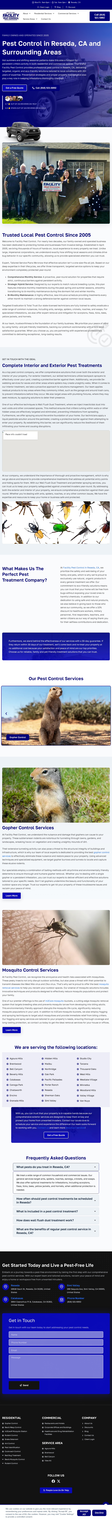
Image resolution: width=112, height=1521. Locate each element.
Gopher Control (18, 737)
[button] (6, 713)
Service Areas (29, 19)
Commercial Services (67, 13)
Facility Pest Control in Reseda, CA (81, 567)
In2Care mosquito (54, 1000)
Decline (99, 1512)
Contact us (43, 1127)
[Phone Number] (61, 1299)
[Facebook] (53, 1481)
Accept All (84, 1513)
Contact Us (46, 19)
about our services (75, 1127)
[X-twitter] (58, 1481)
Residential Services (43, 13)
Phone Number (75, 1298)
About (25, 13)
